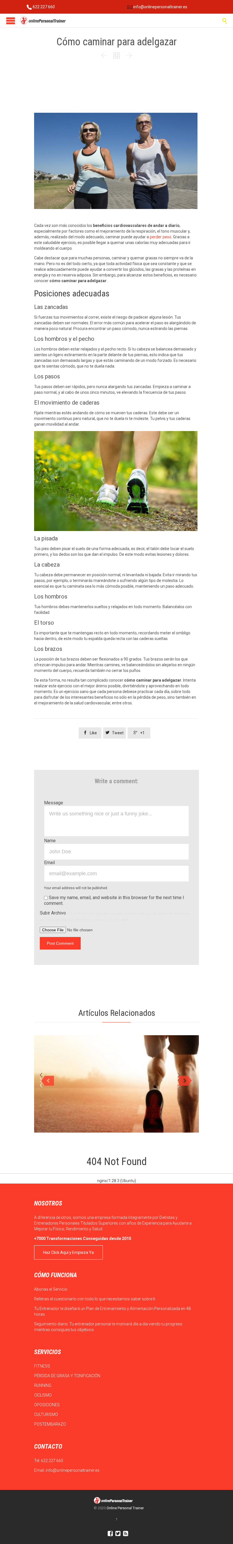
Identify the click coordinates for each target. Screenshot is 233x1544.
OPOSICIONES (47, 1404)
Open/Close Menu (10, 21)
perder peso (160, 237)
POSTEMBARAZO (50, 1424)
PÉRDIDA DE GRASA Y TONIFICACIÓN (67, 1375)
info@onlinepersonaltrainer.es (159, 7)
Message (53, 802)
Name (50, 840)
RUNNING (43, 1385)
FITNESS (42, 1366)
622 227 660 (43, 7)
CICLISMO (43, 1395)
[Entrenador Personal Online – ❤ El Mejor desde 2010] (43, 20)
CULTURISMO (46, 1414)
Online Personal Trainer (125, 1508)
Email (49, 862)
